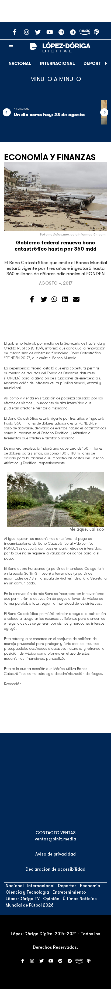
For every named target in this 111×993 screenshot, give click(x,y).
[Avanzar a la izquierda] (7, 112)
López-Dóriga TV (23, 898)
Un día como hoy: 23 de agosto (49, 114)
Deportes (95, 63)
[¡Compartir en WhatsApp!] (54, 299)
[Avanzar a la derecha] (106, 63)
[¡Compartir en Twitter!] (44, 299)
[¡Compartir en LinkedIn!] (65, 299)
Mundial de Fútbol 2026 (30, 905)
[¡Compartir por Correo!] (76, 299)
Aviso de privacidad (55, 854)
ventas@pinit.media (55, 839)
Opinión (51, 898)
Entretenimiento (69, 892)
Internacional (57, 63)
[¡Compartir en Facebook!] (32, 299)
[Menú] (11, 47)
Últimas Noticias (80, 898)
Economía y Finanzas (50, 157)
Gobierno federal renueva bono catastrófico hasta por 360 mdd (55, 246)
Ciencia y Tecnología (27, 892)
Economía (90, 885)
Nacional (20, 63)
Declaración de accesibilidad (55, 869)
